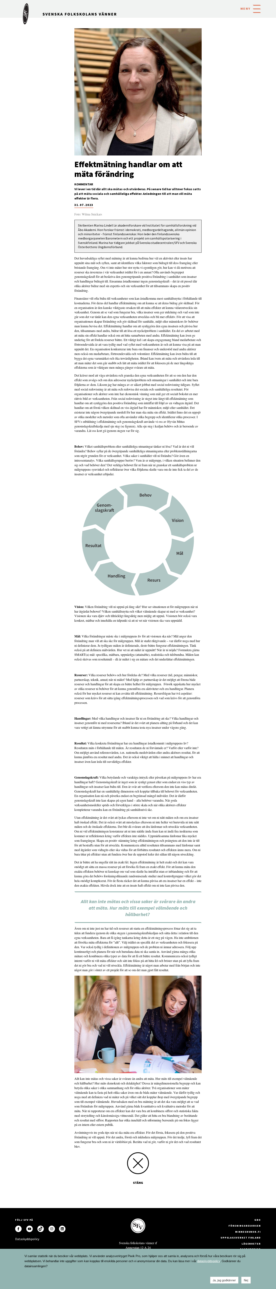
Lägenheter (251, 1243)
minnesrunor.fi (248, 1231)
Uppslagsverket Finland (241, 1237)
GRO (257, 1219)
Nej (246, 1280)
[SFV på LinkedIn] (62, 1229)
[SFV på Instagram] (51, 1229)
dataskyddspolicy (208, 1261)
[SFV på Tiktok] (40, 1229)
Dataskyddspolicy (18, 1239)
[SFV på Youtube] (29, 1229)
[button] (257, 8)
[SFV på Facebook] (18, 1229)
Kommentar (83, 184)
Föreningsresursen (245, 1225)
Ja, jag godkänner (224, 1280)
